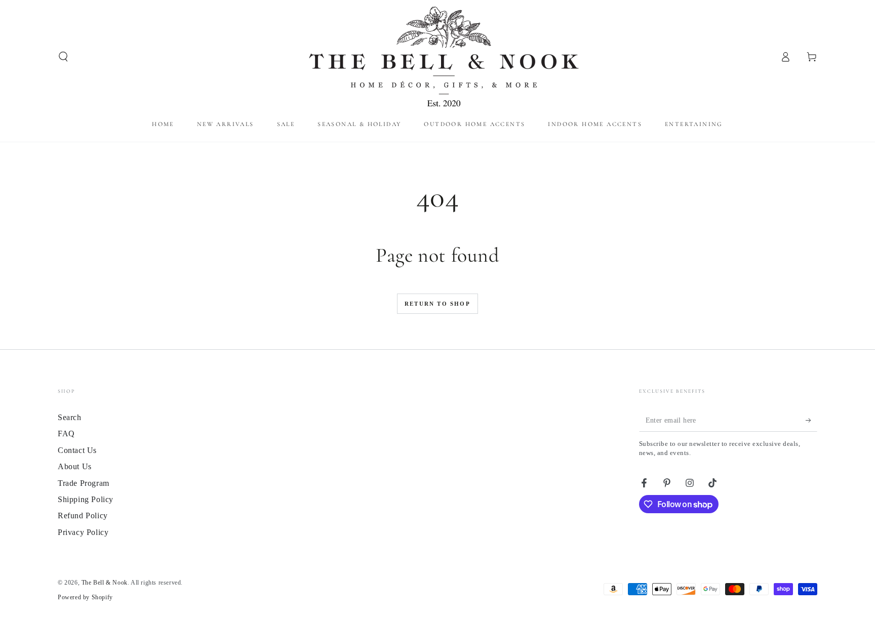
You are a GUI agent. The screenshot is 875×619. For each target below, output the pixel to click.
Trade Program (83, 483)
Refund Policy (83, 515)
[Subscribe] (811, 420)
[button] (63, 57)
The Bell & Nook (105, 582)
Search (70, 417)
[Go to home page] (437, 56)
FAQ (66, 433)
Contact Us (77, 450)
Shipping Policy (85, 499)
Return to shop (437, 304)
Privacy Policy (83, 532)
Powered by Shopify (85, 597)
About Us (75, 466)
